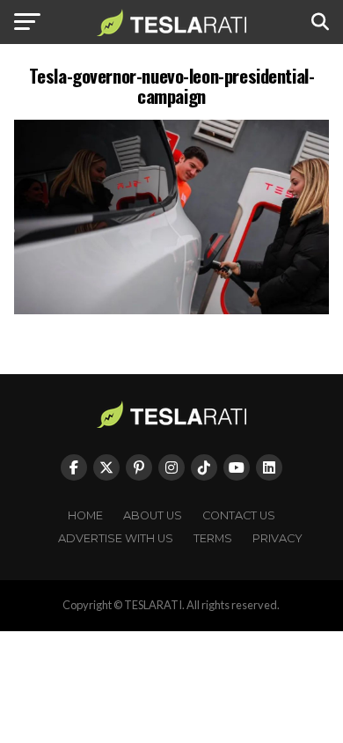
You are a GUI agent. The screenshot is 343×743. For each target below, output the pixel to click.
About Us (152, 515)
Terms (212, 538)
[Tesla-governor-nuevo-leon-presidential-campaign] (171, 309)
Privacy (277, 538)
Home (85, 515)
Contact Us (238, 515)
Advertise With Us (115, 538)
